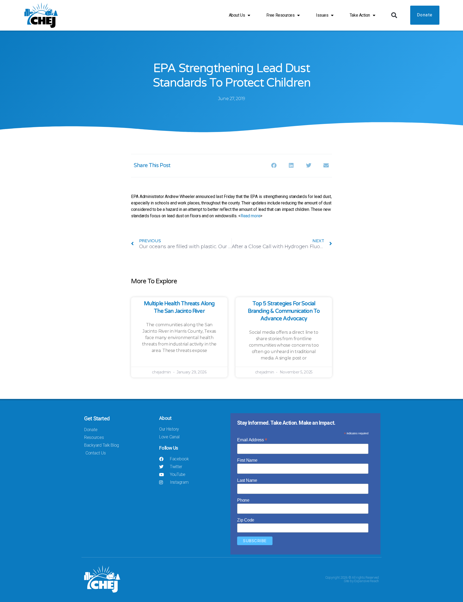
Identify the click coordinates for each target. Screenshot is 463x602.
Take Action (360, 15)
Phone (243, 500)
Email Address (252, 440)
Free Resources (280, 15)
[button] (394, 15)
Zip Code (245, 520)
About (165, 418)
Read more (250, 215)
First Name (247, 460)
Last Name (247, 480)
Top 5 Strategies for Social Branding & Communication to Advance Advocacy (284, 311)
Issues (322, 15)
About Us (237, 15)
